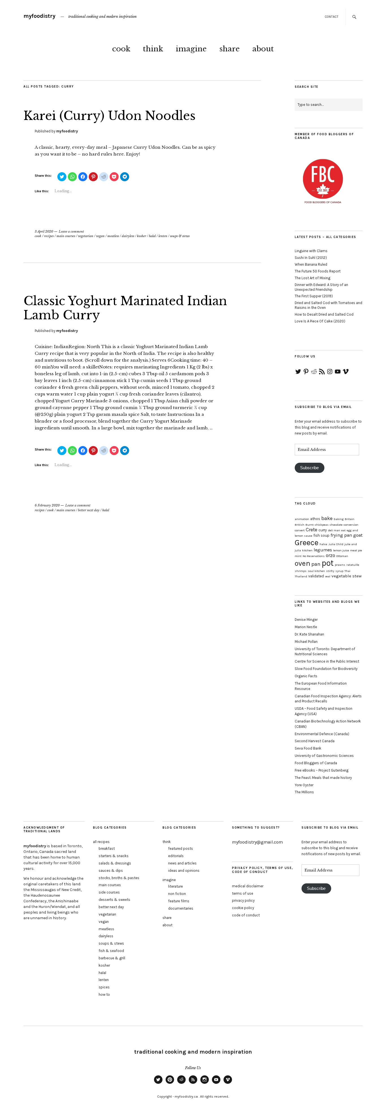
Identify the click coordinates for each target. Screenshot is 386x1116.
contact (332, 17)
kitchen (307, 550)
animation (302, 519)
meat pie (356, 550)
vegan (100, 236)
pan (315, 564)
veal (327, 576)
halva (323, 544)
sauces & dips (111, 870)
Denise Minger (306, 619)
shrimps (301, 571)
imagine (191, 48)
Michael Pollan (306, 641)
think (153, 48)
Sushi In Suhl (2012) (311, 257)
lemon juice (341, 550)
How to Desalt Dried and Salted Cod (324, 314)
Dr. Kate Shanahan (309, 634)
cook (121, 48)
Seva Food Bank (308, 748)
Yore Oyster (304, 785)
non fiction (177, 894)
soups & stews (180, 236)
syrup (339, 571)
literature (175, 886)
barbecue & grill (112, 958)
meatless (113, 236)
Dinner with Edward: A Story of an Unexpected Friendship (321, 287)
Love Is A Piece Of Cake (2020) (320, 321)
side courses (109, 892)
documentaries (180, 908)
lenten (163, 236)
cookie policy (243, 908)
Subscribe (309, 468)
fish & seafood (111, 951)
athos (315, 519)
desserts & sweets (114, 899)
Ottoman (342, 556)
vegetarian (85, 236)
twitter (158, 1083)
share (229, 48)
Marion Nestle (306, 627)
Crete (311, 529)
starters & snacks (114, 856)
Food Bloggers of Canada (316, 763)
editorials (176, 856)
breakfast (107, 848)
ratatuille (352, 565)
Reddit (181, 1083)
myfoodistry (39, 16)
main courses (66, 236)
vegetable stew (346, 575)
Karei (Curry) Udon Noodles (109, 115)
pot (328, 563)
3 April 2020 (44, 231)
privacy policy (243, 900)
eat (343, 530)
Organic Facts (306, 676)
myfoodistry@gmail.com (257, 842)
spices (104, 987)
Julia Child (335, 544)
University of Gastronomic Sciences (324, 756)
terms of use (242, 893)
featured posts (180, 848)
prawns (340, 565)
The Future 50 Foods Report (318, 271)
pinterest (170, 1083)
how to (104, 994)
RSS (193, 1083)
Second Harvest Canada (315, 741)
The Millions (304, 792)
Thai (347, 571)
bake (327, 518)
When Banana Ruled (311, 264)
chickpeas (322, 525)
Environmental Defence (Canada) (322, 734)
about (263, 48)
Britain (349, 519)
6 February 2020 (47, 505)
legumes (323, 549)
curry (322, 530)
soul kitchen (316, 571)
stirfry (330, 571)
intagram (204, 1083)
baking (339, 519)
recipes (49, 236)
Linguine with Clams (311, 251)
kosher (141, 236)
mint (298, 556)
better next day (88, 510)
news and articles (182, 863)
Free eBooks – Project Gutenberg (321, 770)
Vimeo (228, 1083)
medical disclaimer (247, 886)
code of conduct (246, 915)
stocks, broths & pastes (119, 878)
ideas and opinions (183, 870)
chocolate (336, 525)
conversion (351, 525)
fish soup (321, 535)
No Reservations (314, 556)
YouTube (216, 1083)
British (299, 525)
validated (316, 576)
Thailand (301, 576)
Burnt (309, 525)
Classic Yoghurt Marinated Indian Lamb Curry (125, 308)
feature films (178, 901)
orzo (330, 555)
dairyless (128, 236)
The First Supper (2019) (314, 296)
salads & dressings (115, 863)
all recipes (101, 842)
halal (152, 236)
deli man (334, 530)
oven (302, 563)
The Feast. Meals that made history (323, 778)
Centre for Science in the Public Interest (327, 661)
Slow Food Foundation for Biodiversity (326, 669)
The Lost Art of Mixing (312, 278)
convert (300, 530)
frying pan (341, 535)
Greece (306, 542)
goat (358, 535)
